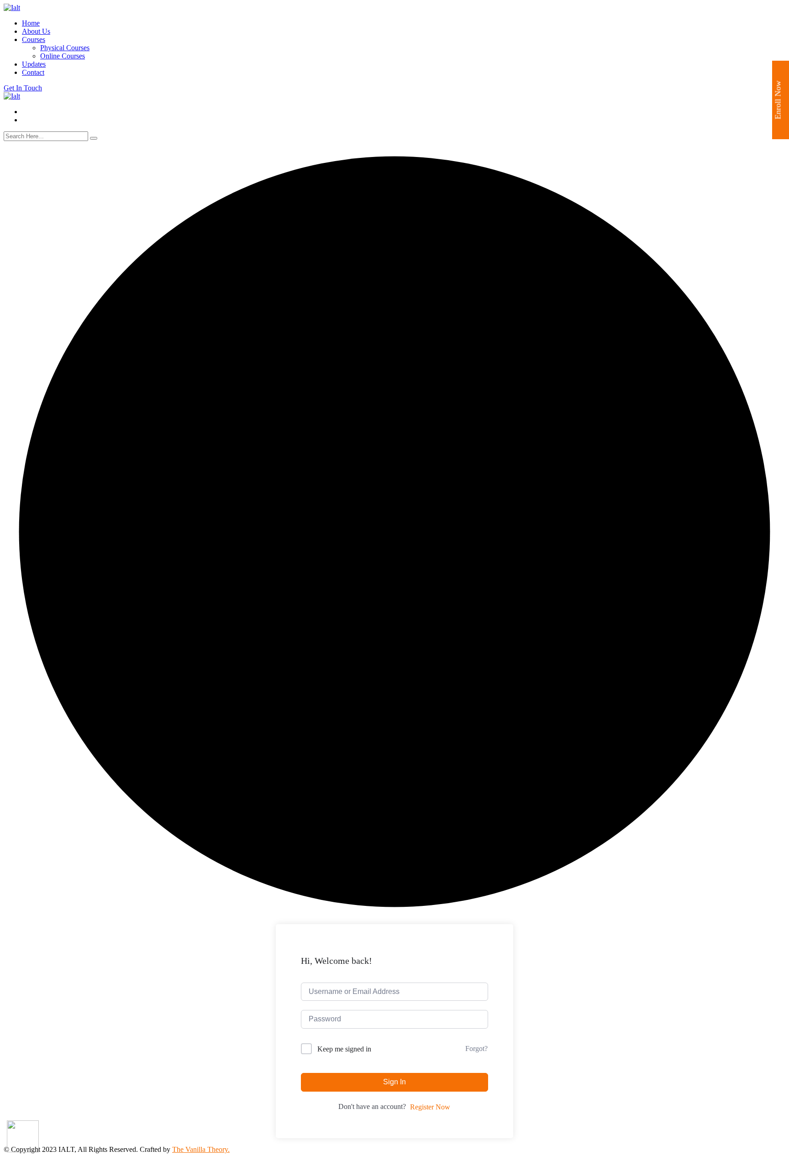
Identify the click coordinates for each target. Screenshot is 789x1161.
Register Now (430, 1107)
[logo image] (12, 96)
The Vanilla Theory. (201, 1149)
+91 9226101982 (54, 120)
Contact (33, 72)
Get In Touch (23, 88)
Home (31, 23)
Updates (34, 64)
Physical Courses (64, 48)
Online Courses (62, 56)
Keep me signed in (344, 1049)
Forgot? (476, 1048)
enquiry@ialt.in (44, 111)
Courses (33, 39)
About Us (36, 31)
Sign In (394, 1082)
